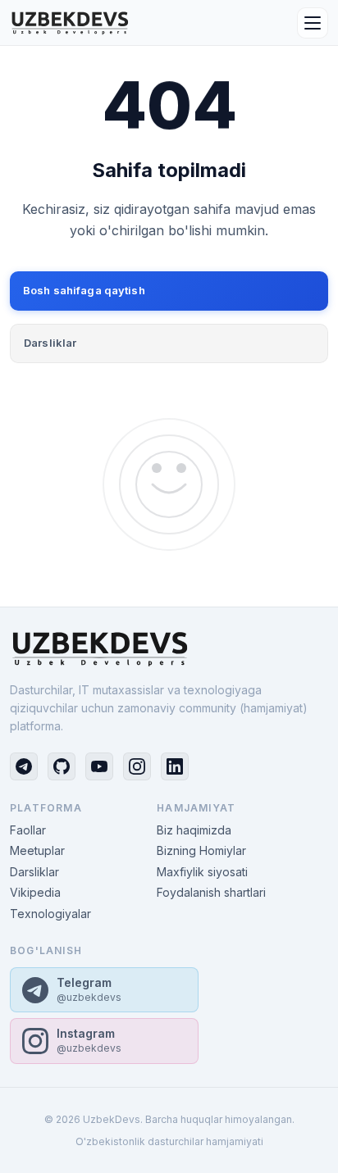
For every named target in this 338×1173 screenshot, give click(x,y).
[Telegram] (24, 766)
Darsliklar (50, 342)
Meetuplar (37, 850)
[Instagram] (137, 766)
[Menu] (312, 23)
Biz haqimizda (194, 830)
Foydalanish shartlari (211, 892)
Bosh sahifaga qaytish (84, 290)
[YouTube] (99, 766)
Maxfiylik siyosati (202, 872)
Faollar (28, 830)
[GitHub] (61, 766)
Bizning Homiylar (201, 850)
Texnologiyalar (50, 914)
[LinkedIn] (175, 766)
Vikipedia (35, 892)
